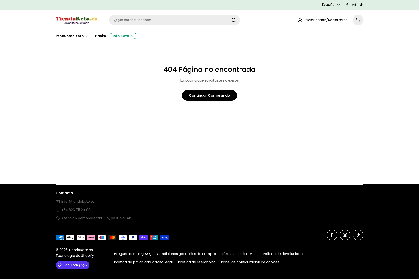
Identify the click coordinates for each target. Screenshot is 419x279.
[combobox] (174, 20)
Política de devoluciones (283, 253)
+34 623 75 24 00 (76, 209)
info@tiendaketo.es (77, 201)
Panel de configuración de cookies (250, 262)
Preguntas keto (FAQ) (133, 253)
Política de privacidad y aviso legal (143, 262)
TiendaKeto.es (81, 249)
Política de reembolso (197, 262)
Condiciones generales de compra (186, 253)
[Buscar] (233, 20)
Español (328, 5)
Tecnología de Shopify (75, 255)
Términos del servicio (239, 253)
